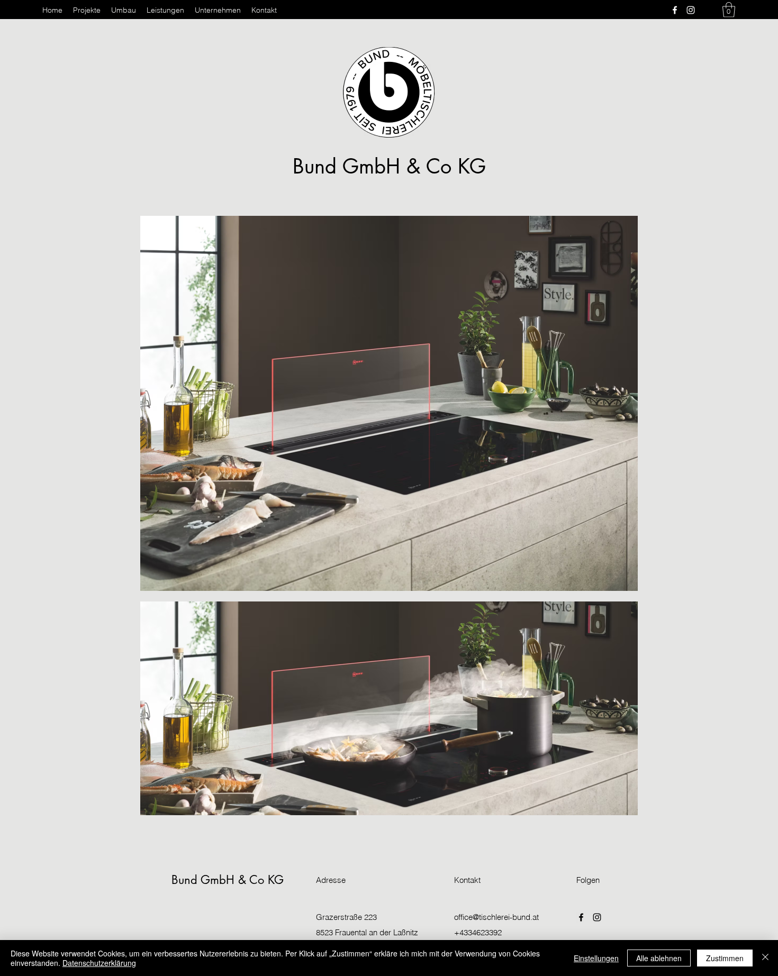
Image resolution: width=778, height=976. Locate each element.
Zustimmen (725, 958)
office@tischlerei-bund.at (496, 917)
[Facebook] (675, 10)
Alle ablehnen (659, 958)
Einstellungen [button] (596, 958)
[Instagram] (690, 10)
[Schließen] (765, 958)
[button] (728, 9)
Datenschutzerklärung (99, 962)
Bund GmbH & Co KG (389, 166)
